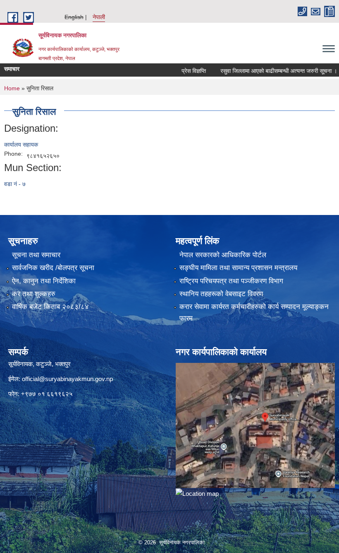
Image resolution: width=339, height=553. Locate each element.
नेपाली (99, 17)
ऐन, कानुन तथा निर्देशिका (44, 281)
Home (12, 88)
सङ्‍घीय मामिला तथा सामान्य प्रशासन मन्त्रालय (238, 268)
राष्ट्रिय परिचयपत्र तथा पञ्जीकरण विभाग (231, 281)
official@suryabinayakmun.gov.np (67, 378)
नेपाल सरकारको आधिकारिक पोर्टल (222, 255)
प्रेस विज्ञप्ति (183, 71)
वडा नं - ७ (15, 184)
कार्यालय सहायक (21, 144)
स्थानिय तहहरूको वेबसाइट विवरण (221, 294)
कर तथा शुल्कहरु (33, 294)
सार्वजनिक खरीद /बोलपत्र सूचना (53, 268)
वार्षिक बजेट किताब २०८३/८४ (50, 307)
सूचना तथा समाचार (36, 255)
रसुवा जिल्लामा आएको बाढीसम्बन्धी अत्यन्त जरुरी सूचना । (268, 71)
